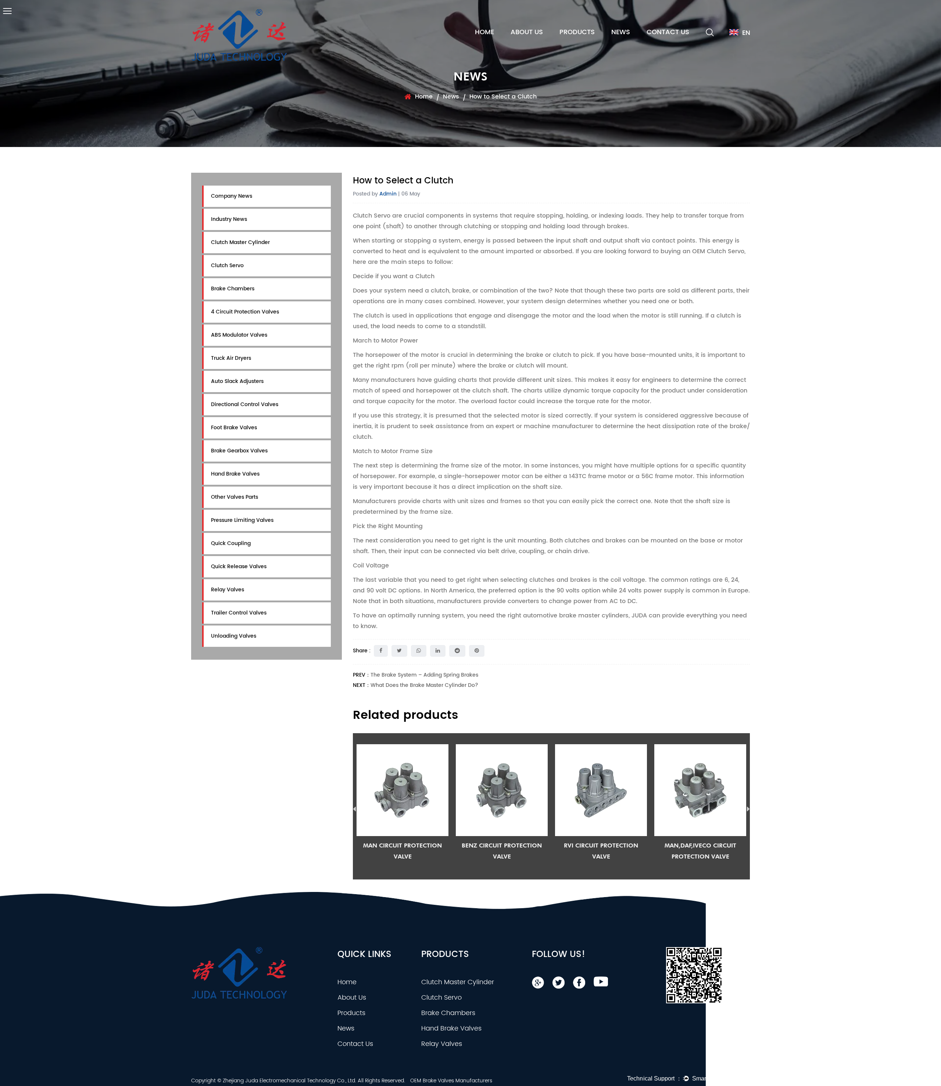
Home (484, 32)
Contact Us (668, 32)
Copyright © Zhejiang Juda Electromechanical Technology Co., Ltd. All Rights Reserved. (298, 1080)
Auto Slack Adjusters (237, 381)
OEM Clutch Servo (718, 251)
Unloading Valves (233, 636)
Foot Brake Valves (234, 427)
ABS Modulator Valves (239, 335)
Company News (231, 196)
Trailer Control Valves (238, 613)
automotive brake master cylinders (576, 615)
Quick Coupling (231, 543)
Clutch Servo (227, 265)
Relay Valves (227, 589)
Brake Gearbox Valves (239, 451)
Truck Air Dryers (231, 358)
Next (748, 809)
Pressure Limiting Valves (242, 520)
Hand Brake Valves (235, 474)
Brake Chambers (232, 288)
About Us (527, 32)
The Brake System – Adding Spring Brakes (424, 675)
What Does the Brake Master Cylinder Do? (424, 685)
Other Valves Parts (234, 497)
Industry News (229, 219)
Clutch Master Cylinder (240, 242)
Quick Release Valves (238, 566)
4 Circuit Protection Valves (245, 312)
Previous (354, 809)
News (620, 32)
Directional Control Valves (244, 404)
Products (577, 32)
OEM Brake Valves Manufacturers (451, 1080)
